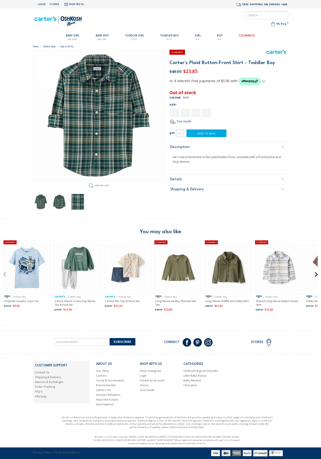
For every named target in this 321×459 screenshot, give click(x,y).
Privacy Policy (42, 452)
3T (185, 113)
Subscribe (122, 342)
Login (41, 4)
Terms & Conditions (67, 452)
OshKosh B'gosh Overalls (200, 371)
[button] (6, 274)
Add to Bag (206, 133)
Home (36, 46)
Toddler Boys (49, 46)
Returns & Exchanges (49, 382)
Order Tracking (45, 387)
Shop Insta (76, 4)
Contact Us (42, 372)
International (105, 404)
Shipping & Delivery (187, 189)
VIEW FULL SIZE (101, 185)
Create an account (152, 380)
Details (176, 179)
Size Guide (183, 121)
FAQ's (39, 391)
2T (174, 113)
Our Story (102, 371)
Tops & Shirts (67, 46)
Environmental (106, 385)
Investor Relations (108, 395)
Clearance (190, 385)
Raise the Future (107, 399)
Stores (54, 4)
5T (206, 113)
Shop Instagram (150, 371)
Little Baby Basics (195, 375)
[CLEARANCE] (27, 268)
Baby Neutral (192, 380)
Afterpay (41, 396)
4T (195, 113)
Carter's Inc (103, 390)
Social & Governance (110, 380)
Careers (101, 375)
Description (180, 147)
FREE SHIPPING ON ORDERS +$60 (264, 4)
